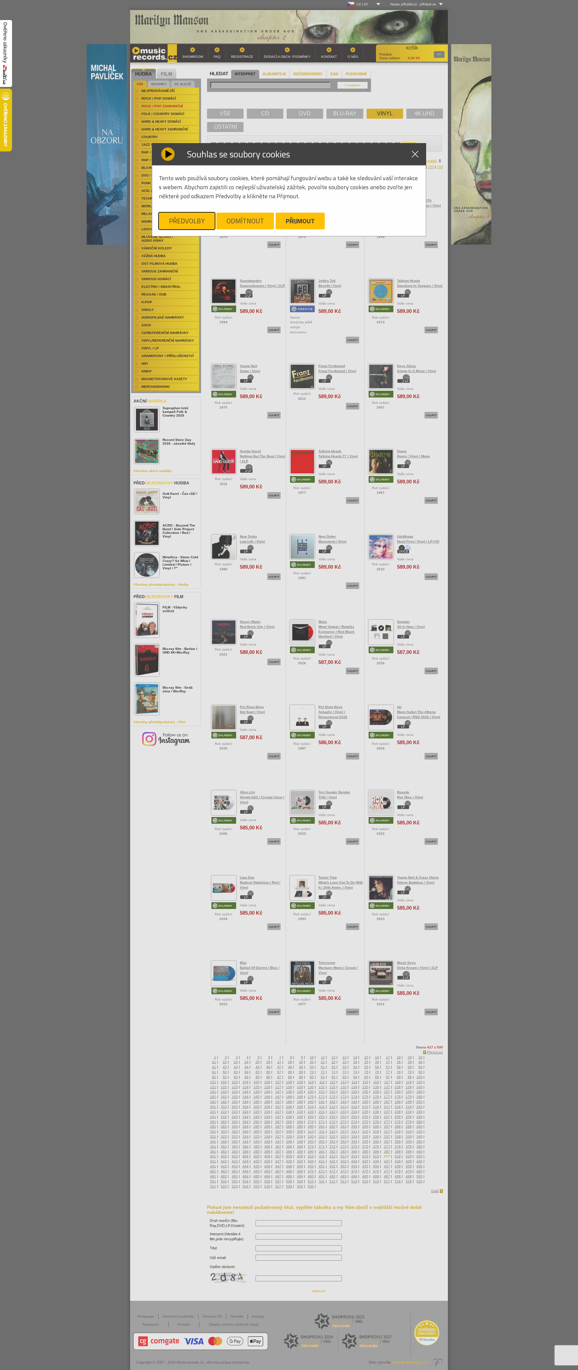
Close (415, 154)
